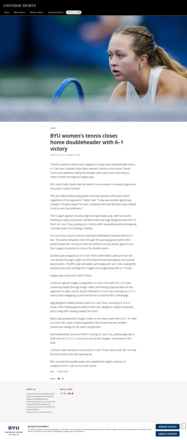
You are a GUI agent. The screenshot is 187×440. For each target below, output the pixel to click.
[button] (183, 426)
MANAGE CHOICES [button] (168, 426)
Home (6, 12)
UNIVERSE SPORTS (19, 6)
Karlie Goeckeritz (59, 155)
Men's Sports (19, 12)
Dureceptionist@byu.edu (43, 412)
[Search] (78, 12)
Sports (53, 128)
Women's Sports (36, 12)
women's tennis (63, 371)
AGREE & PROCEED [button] (167, 433)
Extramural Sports (55, 12)
